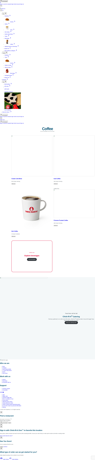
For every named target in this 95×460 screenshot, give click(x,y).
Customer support (6, 388)
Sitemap (4, 407)
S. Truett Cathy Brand (6, 370)
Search (10, 422)
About (3, 366)
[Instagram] (0, 392)
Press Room (5, 373)
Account (18, 4)
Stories (3, 371)
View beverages (31, 259)
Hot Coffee (14, 231)
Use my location (4, 422)
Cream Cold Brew (16, 178)
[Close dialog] (1, 412)
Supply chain (5, 396)
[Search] (1, 6)
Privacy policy (5, 400)
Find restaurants (4, 1)
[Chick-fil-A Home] (2, 8)
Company (4, 367)
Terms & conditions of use (7, 398)
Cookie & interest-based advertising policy (11, 404)
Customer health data (6, 397)
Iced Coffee (57, 178)
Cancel (1, 446)
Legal (3, 394)
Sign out (22, 4)
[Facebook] (2, 392)
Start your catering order (71, 322)
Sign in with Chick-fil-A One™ (6, 435)
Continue (5, 446)
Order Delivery (15, 459)
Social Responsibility (6, 369)
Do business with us (6, 382)
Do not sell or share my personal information (11, 405)
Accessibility (4, 390)
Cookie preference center (7, 403)
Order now (2, 119)
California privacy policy (7, 401)
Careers (4, 379)
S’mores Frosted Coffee (61, 220)
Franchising (4, 380)
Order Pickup (6, 459)
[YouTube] (3, 392)
